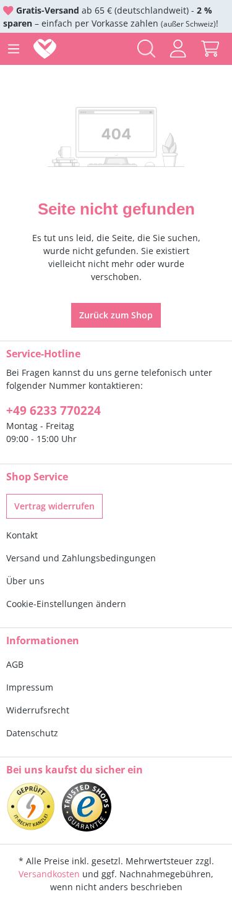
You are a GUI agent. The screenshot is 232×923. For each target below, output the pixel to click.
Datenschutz (32, 733)
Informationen (42, 640)
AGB (15, 664)
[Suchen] (146, 48)
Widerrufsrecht (37, 710)
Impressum (29, 687)
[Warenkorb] (210, 48)
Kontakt (22, 535)
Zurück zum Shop (116, 315)
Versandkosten (49, 874)
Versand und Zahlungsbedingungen (81, 558)
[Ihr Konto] (178, 48)
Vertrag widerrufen (54, 506)
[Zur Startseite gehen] (47, 49)
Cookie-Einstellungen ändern (66, 604)
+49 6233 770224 (53, 410)
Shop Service (37, 476)
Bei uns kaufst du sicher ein (74, 769)
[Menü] (13, 49)
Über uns (25, 581)
